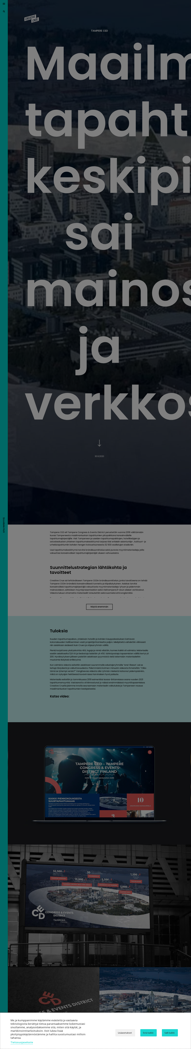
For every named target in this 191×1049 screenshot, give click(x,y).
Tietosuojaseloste (22, 1042)
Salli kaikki (169, 1032)
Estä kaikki (148, 1032)
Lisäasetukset (125, 1032)
